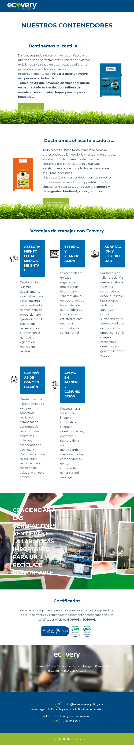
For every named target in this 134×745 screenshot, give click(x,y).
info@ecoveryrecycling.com (85, 704)
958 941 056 (71, 721)
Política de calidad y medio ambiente (67, 716)
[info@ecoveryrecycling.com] (58, 704)
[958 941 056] (57, 721)
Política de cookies (90, 709)
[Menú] (125, 6)
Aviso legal (38, 709)
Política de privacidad (61, 709)
